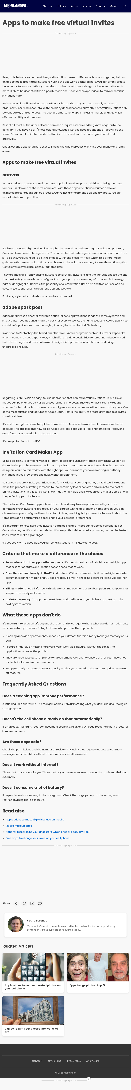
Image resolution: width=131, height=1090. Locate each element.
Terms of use (53, 1061)
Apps (74, 6)
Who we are (92, 1061)
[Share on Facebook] (16, 903)
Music (113, 6)
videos (86, 6)
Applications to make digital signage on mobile (35, 819)
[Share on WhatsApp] (24, 903)
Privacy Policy (73, 1061)
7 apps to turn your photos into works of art (31, 1030)
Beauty (100, 6)
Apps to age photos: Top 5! (87, 985)
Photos (47, 6)
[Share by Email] (32, 903)
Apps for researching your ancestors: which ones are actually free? (48, 832)
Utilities (61, 6)
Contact (37, 1061)
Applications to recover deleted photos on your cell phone (33, 987)
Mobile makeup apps (19, 826)
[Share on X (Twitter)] (40, 903)
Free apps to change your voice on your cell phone (37, 838)
